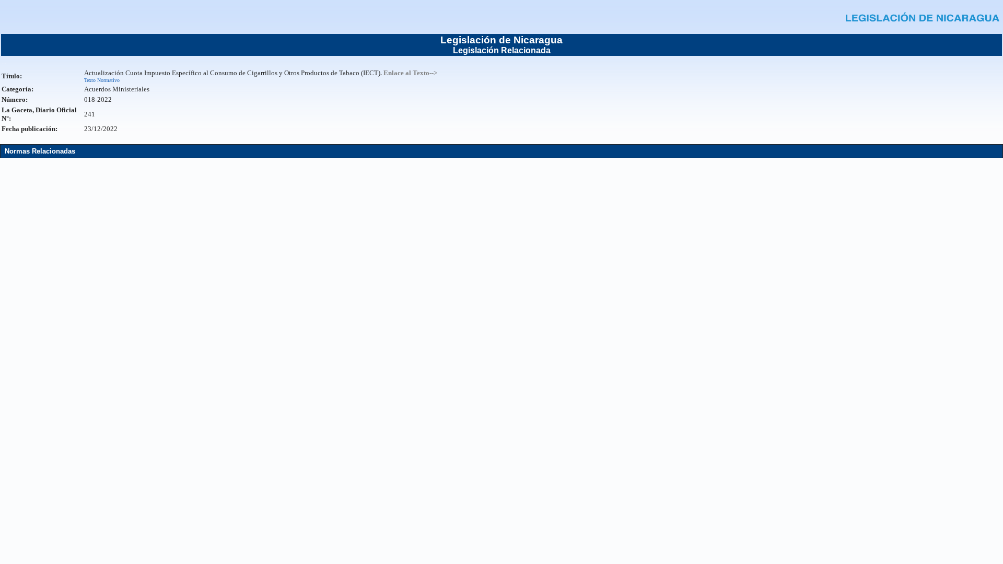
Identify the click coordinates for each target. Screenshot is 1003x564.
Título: (12, 76)
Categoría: (17, 89)
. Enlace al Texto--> (408, 73)
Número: (15, 99)
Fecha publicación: (29, 129)
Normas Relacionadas (40, 151)
